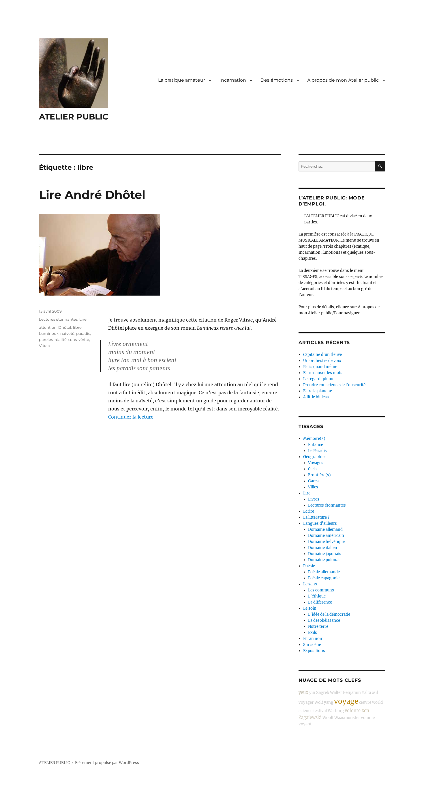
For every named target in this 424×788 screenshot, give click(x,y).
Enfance (315, 444)
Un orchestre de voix (322, 360)
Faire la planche (317, 391)
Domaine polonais (325, 559)
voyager (306, 702)
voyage (346, 701)
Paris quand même (320, 366)
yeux (303, 692)
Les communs (321, 590)
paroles (46, 339)
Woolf (327, 717)
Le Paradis (317, 450)
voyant (305, 724)
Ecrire (308, 511)
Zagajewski (310, 717)
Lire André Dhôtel (92, 195)
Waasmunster (347, 717)
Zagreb (322, 692)
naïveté (67, 333)
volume (368, 717)
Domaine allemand (325, 529)
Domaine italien (322, 547)
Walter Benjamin (345, 692)
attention (48, 327)
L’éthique (317, 596)
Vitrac (44, 345)
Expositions (314, 650)
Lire (83, 319)
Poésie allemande (324, 571)
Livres (313, 499)
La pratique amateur (181, 80)
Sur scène (312, 644)
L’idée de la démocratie (329, 614)
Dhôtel (64, 327)
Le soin (309, 608)
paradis (83, 333)
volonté (353, 710)
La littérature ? (316, 517)
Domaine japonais (324, 553)
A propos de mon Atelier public (343, 80)
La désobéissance (324, 620)
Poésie (309, 565)
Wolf (318, 702)
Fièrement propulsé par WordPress (107, 762)
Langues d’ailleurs (320, 523)
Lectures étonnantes (58, 319)
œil (375, 692)
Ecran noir (312, 638)
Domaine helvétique (326, 541)
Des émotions (276, 80)
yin (312, 692)
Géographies (315, 456)
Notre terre (318, 626)
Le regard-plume (318, 378)
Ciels (312, 468)
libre (77, 327)
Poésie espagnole (323, 578)
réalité (61, 339)
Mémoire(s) (314, 438)
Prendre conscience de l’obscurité (334, 384)
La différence (320, 602)
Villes (313, 487)
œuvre (365, 702)
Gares (313, 481)
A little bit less (316, 397)
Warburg (336, 710)
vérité (83, 339)
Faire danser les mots (322, 372)
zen (365, 710)
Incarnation (232, 80)
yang (328, 702)
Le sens (310, 584)
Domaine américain (326, 535)
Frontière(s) (319, 475)
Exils (312, 632)
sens (72, 339)
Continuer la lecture (130, 417)
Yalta (366, 692)
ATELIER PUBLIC (73, 117)
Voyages (315, 462)
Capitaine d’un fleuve (322, 354)
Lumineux (49, 333)
